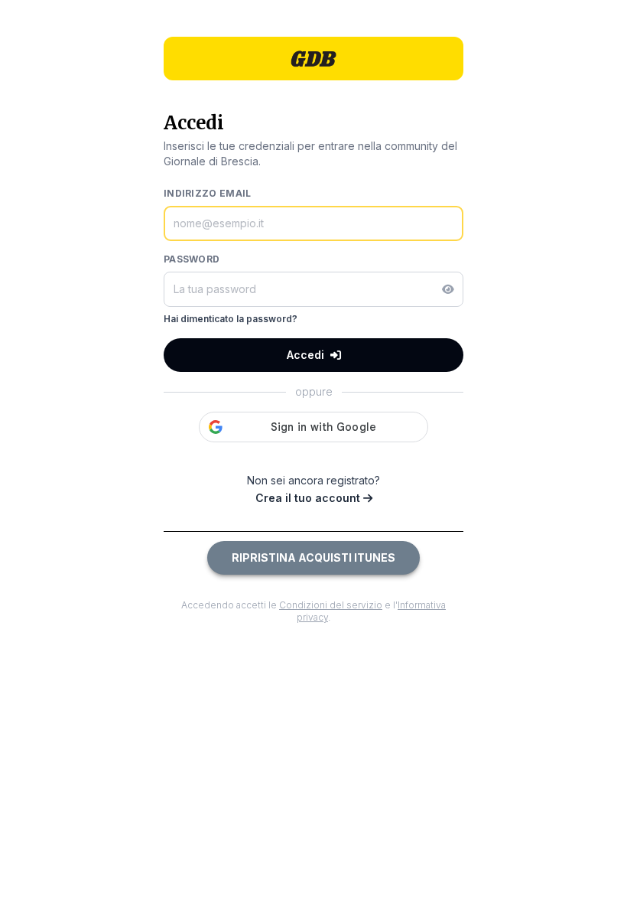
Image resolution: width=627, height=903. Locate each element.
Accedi (305, 354)
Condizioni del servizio (330, 605)
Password (191, 259)
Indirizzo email (208, 193)
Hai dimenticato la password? (230, 318)
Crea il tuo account (309, 497)
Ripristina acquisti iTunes (313, 557)
